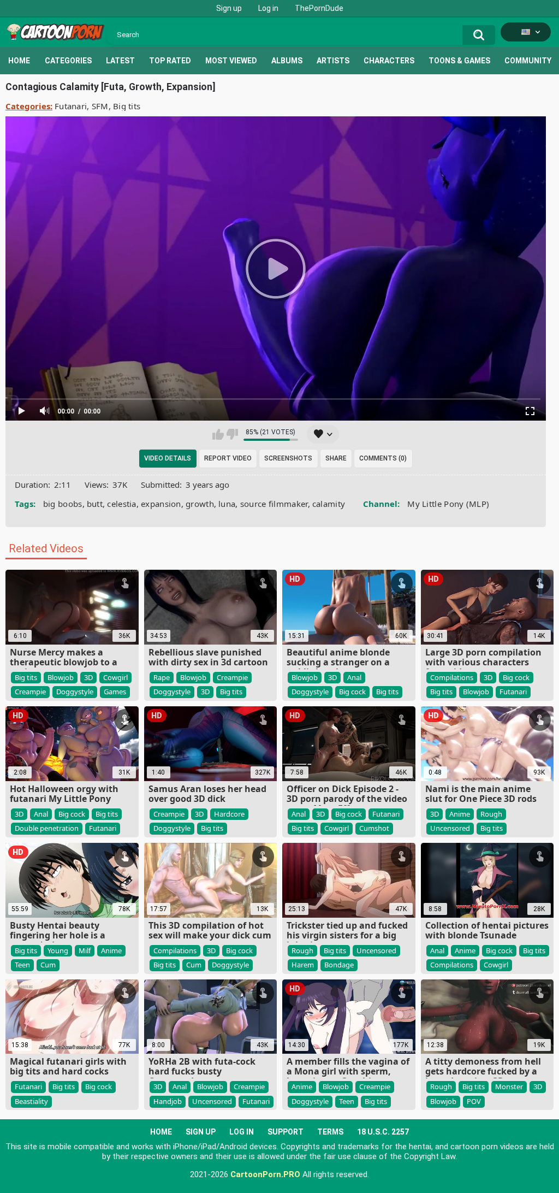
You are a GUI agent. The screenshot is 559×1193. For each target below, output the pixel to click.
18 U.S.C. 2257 (383, 1131)
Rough (491, 814)
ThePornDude (319, 8)
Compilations (451, 677)
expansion (161, 504)
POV (474, 1101)
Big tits (126, 106)
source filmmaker (274, 504)
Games (115, 691)
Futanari (71, 106)
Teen (22, 965)
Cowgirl (115, 677)
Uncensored (450, 828)
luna (226, 504)
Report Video (228, 458)
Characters (389, 60)
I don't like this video (232, 434)
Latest (120, 60)
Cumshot (374, 828)
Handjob (167, 1101)
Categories (68, 60)
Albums (286, 60)
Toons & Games (459, 60)
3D (88, 677)
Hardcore (229, 814)
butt (95, 504)
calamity (328, 504)
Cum (48, 965)
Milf (85, 950)
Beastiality (31, 1101)
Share (336, 458)
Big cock (352, 691)
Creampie (30, 691)
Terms (330, 1131)
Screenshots (288, 458)
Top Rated (170, 60)
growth (200, 504)
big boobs (62, 504)
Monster (509, 1086)
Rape (161, 677)
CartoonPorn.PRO (265, 1174)
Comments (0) (383, 458)
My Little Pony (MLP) (448, 504)
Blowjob (60, 677)
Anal (354, 677)
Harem (303, 965)
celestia (121, 504)
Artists (333, 60)
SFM (100, 106)
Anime (459, 814)
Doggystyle (74, 691)
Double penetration (47, 828)
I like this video (218, 434)
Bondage (339, 965)
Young (57, 950)
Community (527, 60)
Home (19, 60)
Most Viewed (231, 60)
